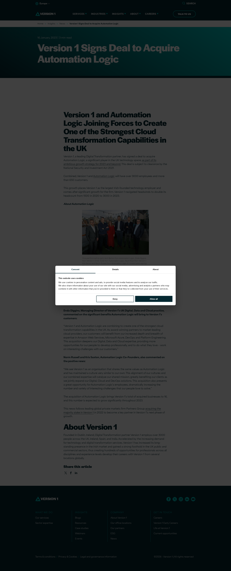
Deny (115, 299)
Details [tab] (115, 269)
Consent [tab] (75, 269)
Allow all (154, 299)
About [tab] (156, 269)
